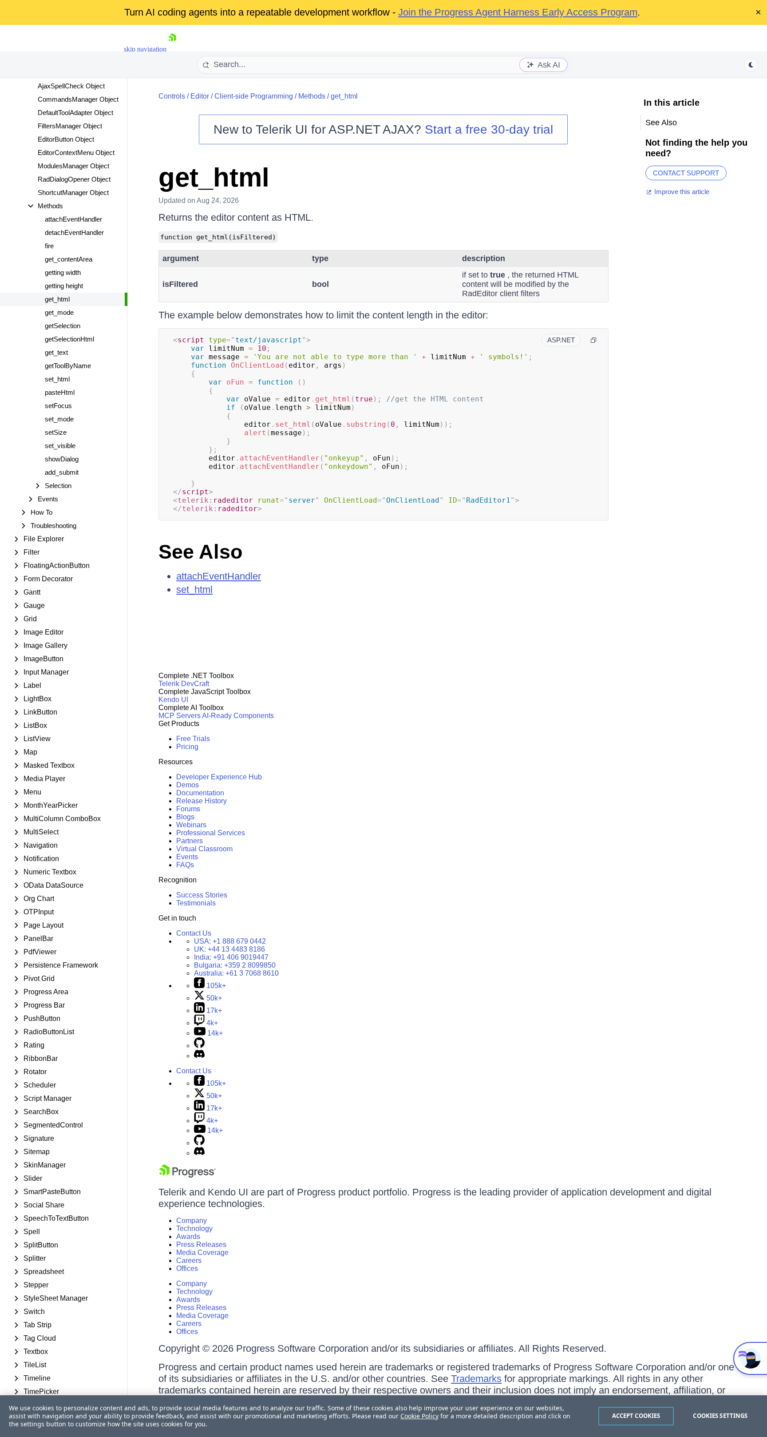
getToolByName (68, 365)
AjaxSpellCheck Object (71, 86)
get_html (57, 299)
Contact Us (193, 933)
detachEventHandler (74, 232)
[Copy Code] (593, 340)
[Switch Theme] (751, 65)
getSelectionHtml (69, 339)
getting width (63, 272)
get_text (56, 352)
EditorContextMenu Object (76, 152)
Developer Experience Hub (219, 777)
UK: (229, 949)
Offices (187, 1268)
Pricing (187, 746)
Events (187, 857)
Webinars (191, 825)
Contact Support (686, 173)
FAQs (185, 865)
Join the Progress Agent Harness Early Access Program (517, 12)
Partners (189, 841)
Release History (201, 801)
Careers (189, 1260)
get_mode (59, 312)
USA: (230, 941)
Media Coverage (202, 1252)
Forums (188, 809)
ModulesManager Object (73, 166)
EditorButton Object (66, 139)
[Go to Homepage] (172, 49)
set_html (57, 379)
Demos (187, 785)
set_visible (60, 445)
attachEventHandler (73, 219)
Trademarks (476, 1378)
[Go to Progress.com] (187, 1175)
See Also (200, 551)
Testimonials (196, 903)
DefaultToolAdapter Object (75, 112)
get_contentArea (68, 259)
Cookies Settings (720, 1416)
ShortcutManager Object (73, 192)
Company (191, 1220)
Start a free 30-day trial (489, 129)
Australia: (236, 973)
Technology (194, 1228)
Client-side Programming (253, 96)
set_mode (59, 419)
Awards (188, 1236)
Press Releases (201, 1244)
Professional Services (210, 833)
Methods (311, 96)
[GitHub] (199, 1045)
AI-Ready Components (238, 715)
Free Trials (193, 738)
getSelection (62, 325)
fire (49, 246)
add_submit (62, 472)
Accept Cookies (636, 1416)
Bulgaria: (235, 965)
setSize (56, 432)
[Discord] (199, 1056)
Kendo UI (173, 699)
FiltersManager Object (70, 126)
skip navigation (145, 49)
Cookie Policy (419, 1416)
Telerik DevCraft (183, 683)
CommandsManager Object (78, 99)
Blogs (185, 817)
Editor (199, 96)
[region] (383, 1416)
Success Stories (201, 895)
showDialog (62, 459)
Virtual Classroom (204, 849)
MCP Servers (179, 715)
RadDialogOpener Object (74, 179)
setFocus (58, 405)
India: (231, 957)
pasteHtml (60, 392)
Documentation (200, 793)
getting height (64, 286)
